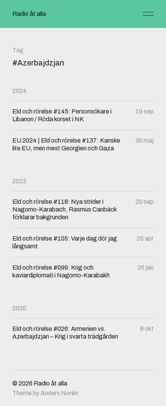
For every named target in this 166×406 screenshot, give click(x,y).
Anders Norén (59, 393)
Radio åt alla (29, 13)
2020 (19, 308)
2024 (19, 91)
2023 (19, 181)
